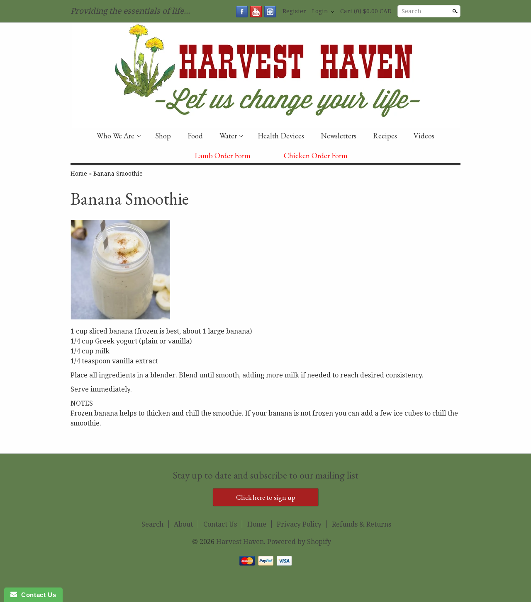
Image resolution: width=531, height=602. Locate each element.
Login (320, 11)
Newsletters (338, 135)
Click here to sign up (265, 497)
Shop (163, 135)
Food (195, 135)
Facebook (242, 11)
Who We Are (115, 135)
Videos (424, 135)
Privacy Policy (299, 524)
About (183, 524)
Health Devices (281, 135)
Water (228, 135)
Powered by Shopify (299, 542)
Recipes (385, 135)
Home (79, 173)
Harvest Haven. (241, 542)
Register (294, 11)
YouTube (256, 11)
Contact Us (220, 524)
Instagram (270, 11)
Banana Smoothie (118, 173)
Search (411, 11)
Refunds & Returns (361, 524)
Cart (366, 11)
